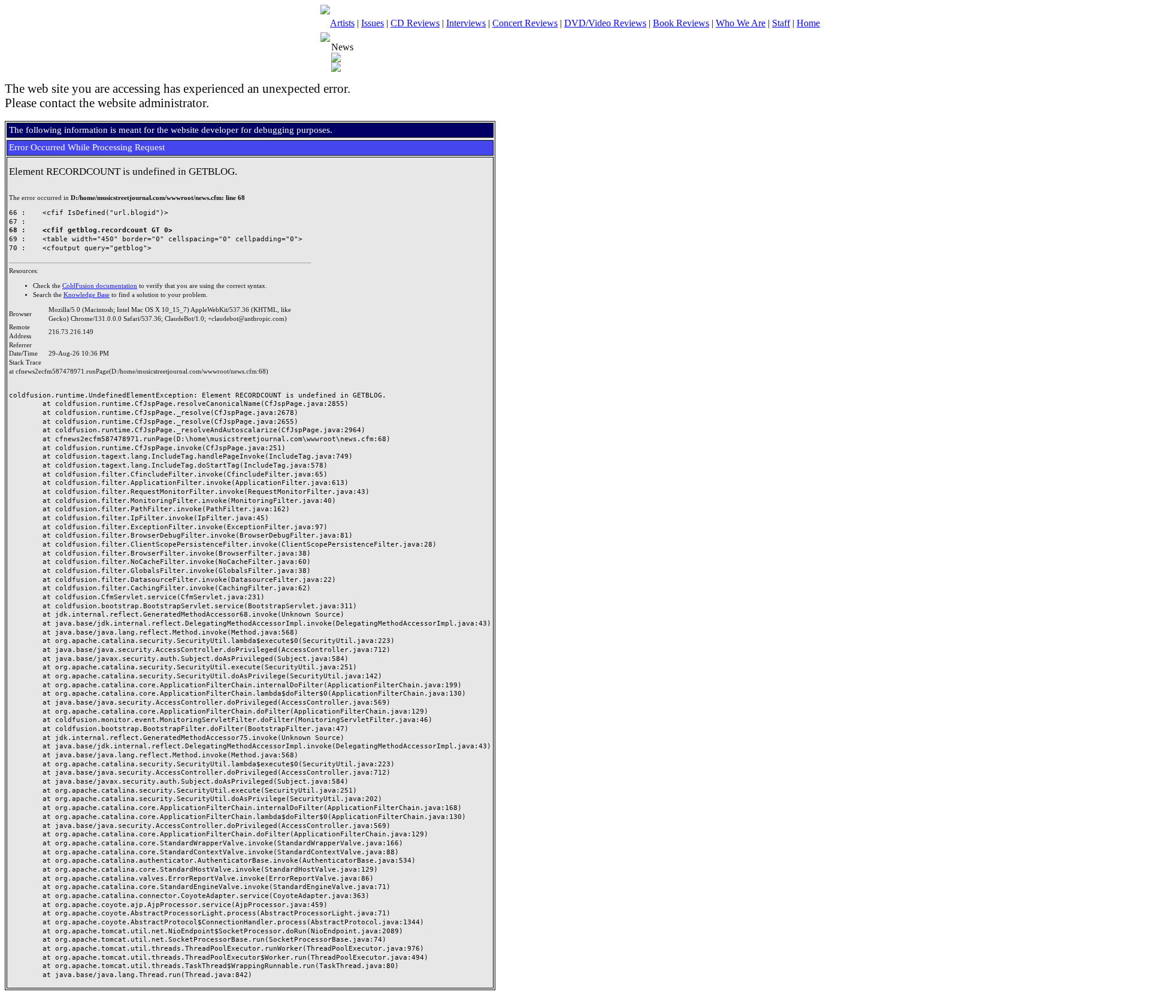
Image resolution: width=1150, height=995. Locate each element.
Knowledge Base (86, 295)
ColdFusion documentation (99, 286)
